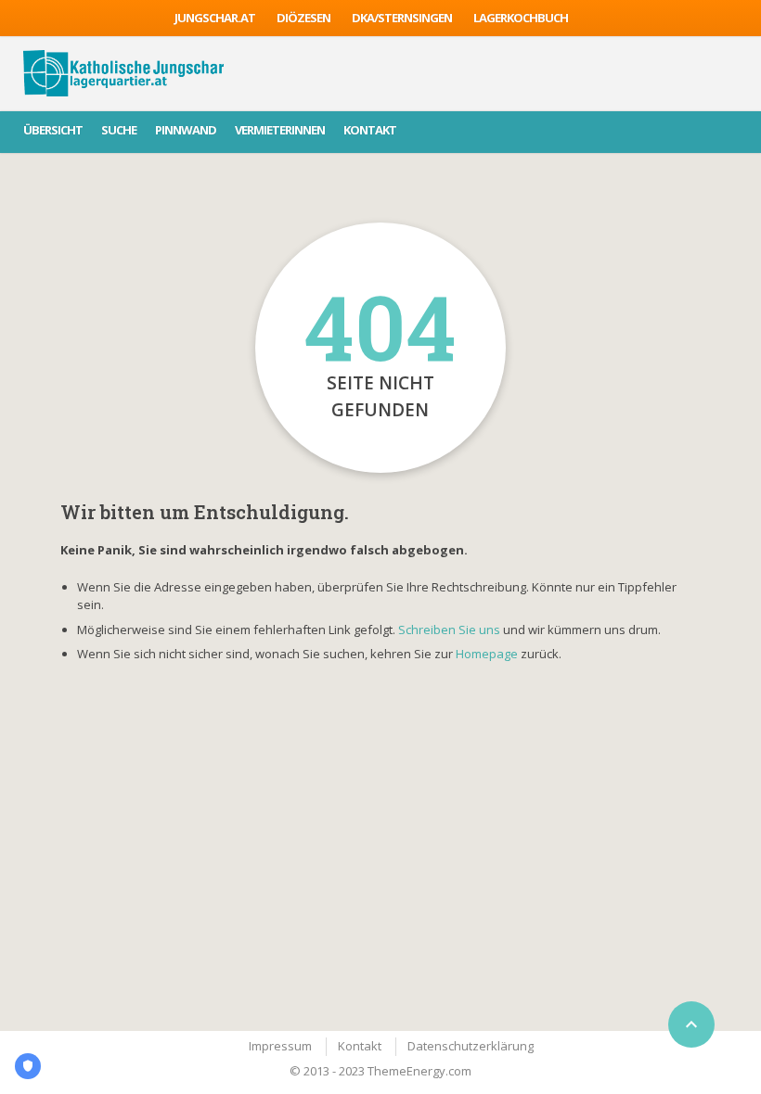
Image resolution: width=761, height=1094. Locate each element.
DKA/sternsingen (402, 17)
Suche (118, 129)
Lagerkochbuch (520, 17)
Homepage (488, 653)
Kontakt (369, 129)
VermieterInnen (280, 129)
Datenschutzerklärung (470, 1045)
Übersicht (53, 129)
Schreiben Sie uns (449, 629)
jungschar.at (214, 17)
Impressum (280, 1045)
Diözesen (303, 17)
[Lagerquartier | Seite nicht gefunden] (124, 73)
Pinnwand (185, 129)
